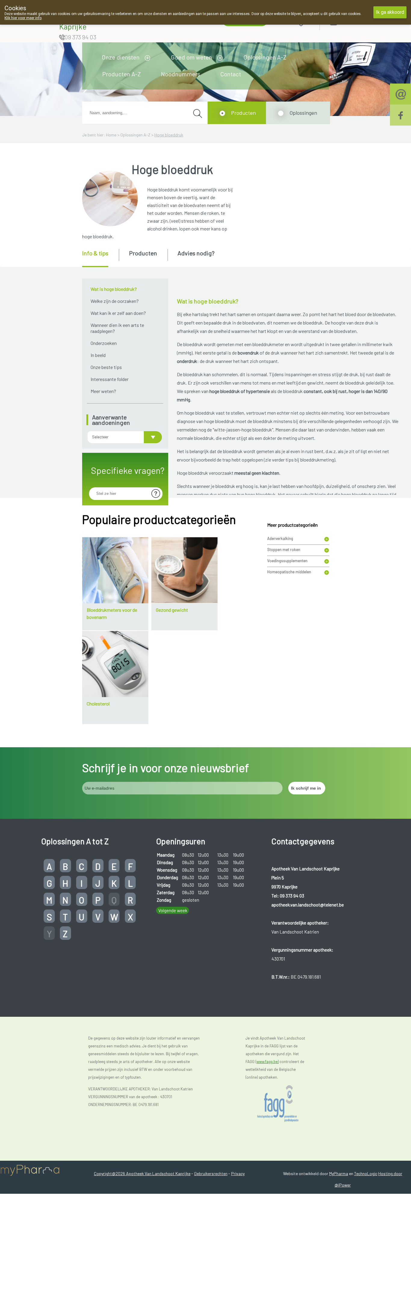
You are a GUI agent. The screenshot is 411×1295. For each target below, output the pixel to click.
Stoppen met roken (283, 549)
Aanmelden (355, 21)
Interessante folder (109, 379)
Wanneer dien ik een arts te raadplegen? (117, 328)
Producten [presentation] (143, 253)
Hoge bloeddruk (168, 134)
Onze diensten (121, 57)
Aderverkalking (280, 538)
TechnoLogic (365, 1173)
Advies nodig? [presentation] (196, 253)
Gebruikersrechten (210, 1173)
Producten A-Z (121, 74)
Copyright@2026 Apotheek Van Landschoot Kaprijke (142, 1173)
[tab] (100, 258)
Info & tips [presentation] (95, 253)
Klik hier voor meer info (23, 18)
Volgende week (172, 910)
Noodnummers (180, 74)
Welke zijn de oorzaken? (115, 301)
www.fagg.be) (267, 1061)
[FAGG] (284, 1104)
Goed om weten (191, 57)
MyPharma (338, 1173)
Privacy (238, 1173)
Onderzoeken (104, 343)
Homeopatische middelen (289, 571)
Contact (230, 74)
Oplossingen (303, 112)
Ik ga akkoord (390, 12)
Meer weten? (103, 391)
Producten (243, 112)
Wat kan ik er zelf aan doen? (118, 313)
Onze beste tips (106, 367)
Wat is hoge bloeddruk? (114, 289)
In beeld (98, 355)
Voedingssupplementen (287, 560)
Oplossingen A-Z (264, 57)
